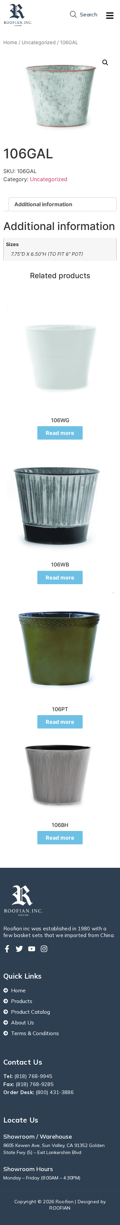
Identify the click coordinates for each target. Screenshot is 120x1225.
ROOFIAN (59, 1208)
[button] (110, 16)
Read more (60, 433)
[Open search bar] (73, 14)
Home (10, 43)
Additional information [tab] (43, 204)
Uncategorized (39, 43)
